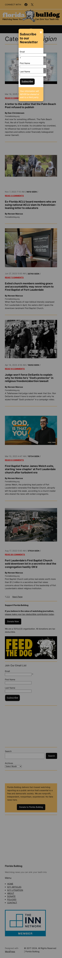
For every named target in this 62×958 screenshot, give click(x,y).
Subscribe (27, 81)
